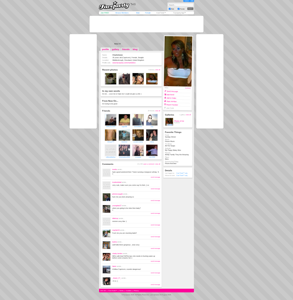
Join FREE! (105, 13)
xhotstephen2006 (124, 157)
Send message (172, 91)
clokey (152, 142)
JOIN (192, 1)
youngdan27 (116, 205)
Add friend (170, 95)
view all (157, 69)
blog (135, 49)
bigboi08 (124, 126)
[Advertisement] (146, 24)
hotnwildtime (138, 126)
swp (152, 126)
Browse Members (122, 13)
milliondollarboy (111, 157)
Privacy (136, 290)
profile (105, 49)
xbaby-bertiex (117, 253)
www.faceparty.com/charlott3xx (124, 63)
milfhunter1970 (110, 126)
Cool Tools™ (161, 13)
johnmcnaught (117, 194)
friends (126, 49)
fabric (114, 266)
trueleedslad (116, 182)
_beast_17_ (116, 278)
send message (155, 177)
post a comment (149, 164)
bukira (114, 242)
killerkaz (115, 218)
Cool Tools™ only (182, 173)
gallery (115, 49)
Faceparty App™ (179, 13)
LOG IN (187, 1)
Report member (172, 105)
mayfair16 (116, 230)
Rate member (172, 101)
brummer (124, 142)
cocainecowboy (138, 142)
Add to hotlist (171, 98)
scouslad (138, 157)
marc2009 (152, 157)
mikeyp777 (110, 142)
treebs (114, 169)
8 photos (188, 88)
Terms (121, 290)
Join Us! (103, 290)
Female (148, 13)
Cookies (128, 290)
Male (138, 13)
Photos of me (179, 121)
